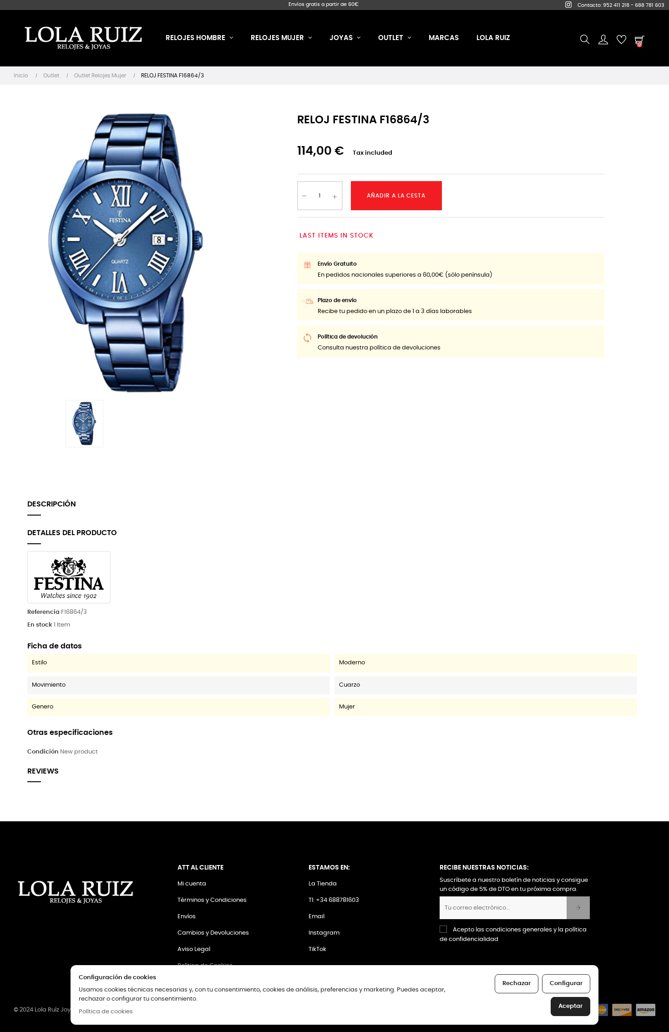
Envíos (186, 917)
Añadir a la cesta (396, 195)
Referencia (43, 612)
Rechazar (516, 983)
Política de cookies (106, 1012)
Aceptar (570, 1006)
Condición (43, 752)
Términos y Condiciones (212, 900)
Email (316, 917)
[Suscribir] (578, 907)
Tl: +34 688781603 (334, 900)
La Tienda (323, 884)
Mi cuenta (191, 884)
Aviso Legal (193, 949)
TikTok (317, 949)
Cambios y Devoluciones (213, 933)
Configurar (566, 983)
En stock (39, 625)
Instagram (324, 933)
